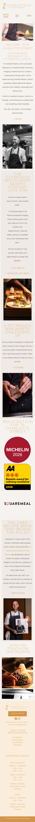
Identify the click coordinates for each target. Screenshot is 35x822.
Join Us (20, 722)
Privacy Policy (11, 722)
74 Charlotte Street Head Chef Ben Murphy (18, 550)
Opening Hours (21, 724)
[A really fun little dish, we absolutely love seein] (17, 672)
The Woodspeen (17, 740)
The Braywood (17, 737)
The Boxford (17, 745)
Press (26, 722)
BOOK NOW (6, 15)
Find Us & (12, 724)
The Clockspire (17, 742)
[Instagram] (17, 15)
